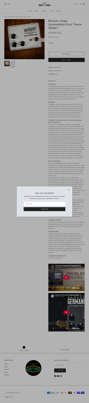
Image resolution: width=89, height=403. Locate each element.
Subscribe (44, 209)
